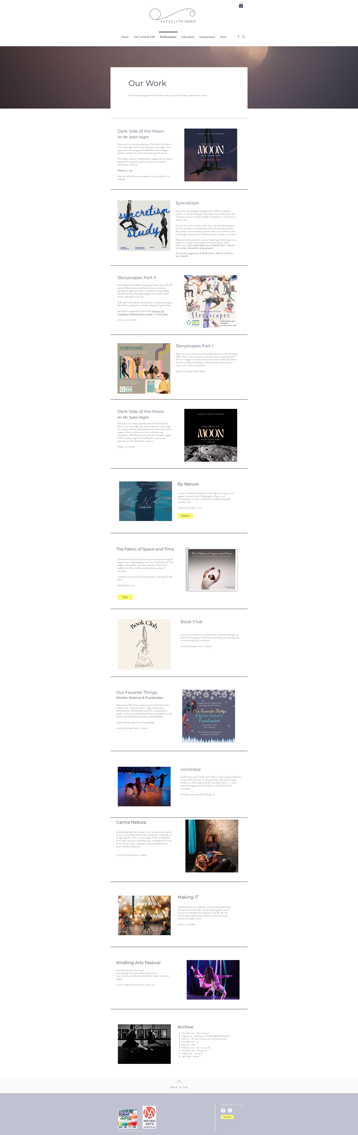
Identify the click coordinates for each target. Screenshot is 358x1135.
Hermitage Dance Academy (141, 314)
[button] (241, 5)
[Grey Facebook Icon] (238, 37)
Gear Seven (163, 314)
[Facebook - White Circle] (223, 1110)
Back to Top (179, 1087)
